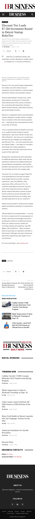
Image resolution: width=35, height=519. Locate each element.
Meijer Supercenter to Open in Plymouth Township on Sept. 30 (22, 316)
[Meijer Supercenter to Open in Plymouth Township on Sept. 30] (6, 316)
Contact (23, 511)
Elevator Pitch (7, 442)
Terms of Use (10, 513)
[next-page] (6, 332)
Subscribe (10, 511)
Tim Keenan (7, 46)
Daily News (10, 19)
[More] (23, 51)
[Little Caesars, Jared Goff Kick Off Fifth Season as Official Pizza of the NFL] (6, 325)
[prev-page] (3, 332)
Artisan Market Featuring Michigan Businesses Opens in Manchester (9, 285)
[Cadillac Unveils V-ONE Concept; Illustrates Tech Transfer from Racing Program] (6, 305)
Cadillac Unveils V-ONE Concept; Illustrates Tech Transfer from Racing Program (16, 378)
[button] (3, 14)
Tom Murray (5, 444)
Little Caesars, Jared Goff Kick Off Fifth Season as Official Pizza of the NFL (21, 325)
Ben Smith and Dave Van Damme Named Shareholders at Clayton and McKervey (25, 286)
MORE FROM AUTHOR (9, 298)
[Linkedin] (17, 504)
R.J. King (4, 395)
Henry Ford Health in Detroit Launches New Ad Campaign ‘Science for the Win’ (17, 418)
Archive (4, 511)
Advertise (29, 511)
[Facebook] (12, 504)
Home (3, 19)
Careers (17, 511)
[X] (22, 504)
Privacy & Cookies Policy (22, 513)
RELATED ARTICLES (8, 296)
